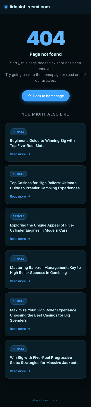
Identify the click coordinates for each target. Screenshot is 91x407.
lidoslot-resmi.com (30, 6)
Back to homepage (48, 96)
